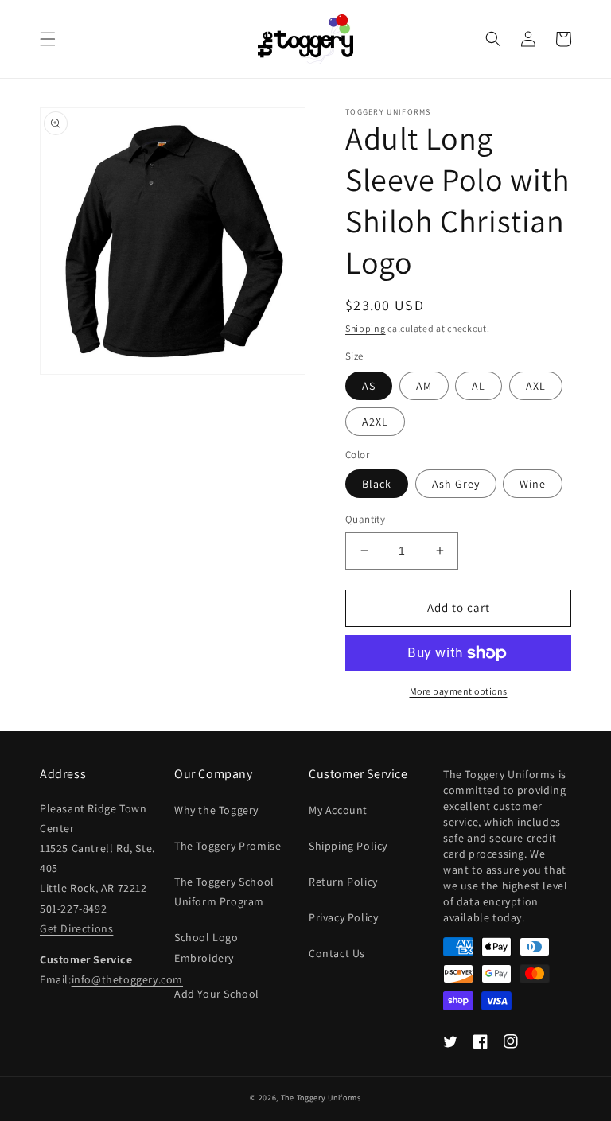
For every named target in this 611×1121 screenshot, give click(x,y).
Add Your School (216, 994)
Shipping (365, 328)
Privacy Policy (343, 917)
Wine (533, 484)
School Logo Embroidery (206, 947)
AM (424, 386)
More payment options (459, 691)
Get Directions (76, 928)
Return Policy (343, 881)
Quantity (365, 519)
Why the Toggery (216, 810)
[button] (47, 38)
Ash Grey (456, 484)
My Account (338, 810)
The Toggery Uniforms (321, 1097)
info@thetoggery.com (127, 979)
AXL (536, 386)
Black (376, 484)
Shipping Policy (348, 846)
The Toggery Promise (227, 846)
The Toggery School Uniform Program (224, 891)
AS (369, 386)
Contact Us (337, 953)
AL (478, 386)
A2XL (375, 422)
